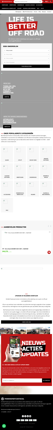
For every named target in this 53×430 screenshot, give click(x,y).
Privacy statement (32, 423)
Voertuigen (5, 5)
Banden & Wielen (30, 5)
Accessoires (39, 5)
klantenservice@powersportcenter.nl (10, 409)
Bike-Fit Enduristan (28, 11)
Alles (42, 8)
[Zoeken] (40, 1)
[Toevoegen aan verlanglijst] (50, 232)
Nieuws (44, 11)
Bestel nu (7, 126)
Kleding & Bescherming (29, 8)
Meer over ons (26, 322)
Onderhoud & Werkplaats (9, 8)
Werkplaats (18, 11)
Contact (49, 11)
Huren (35, 11)
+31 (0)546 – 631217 (6, 412)
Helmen (19, 8)
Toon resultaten (26, 66)
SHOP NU (6, 97)
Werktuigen (13, 5)
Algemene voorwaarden (23, 423)
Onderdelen (20, 5)
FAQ (40, 11)
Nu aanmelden (46, 380)
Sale (38, 8)
